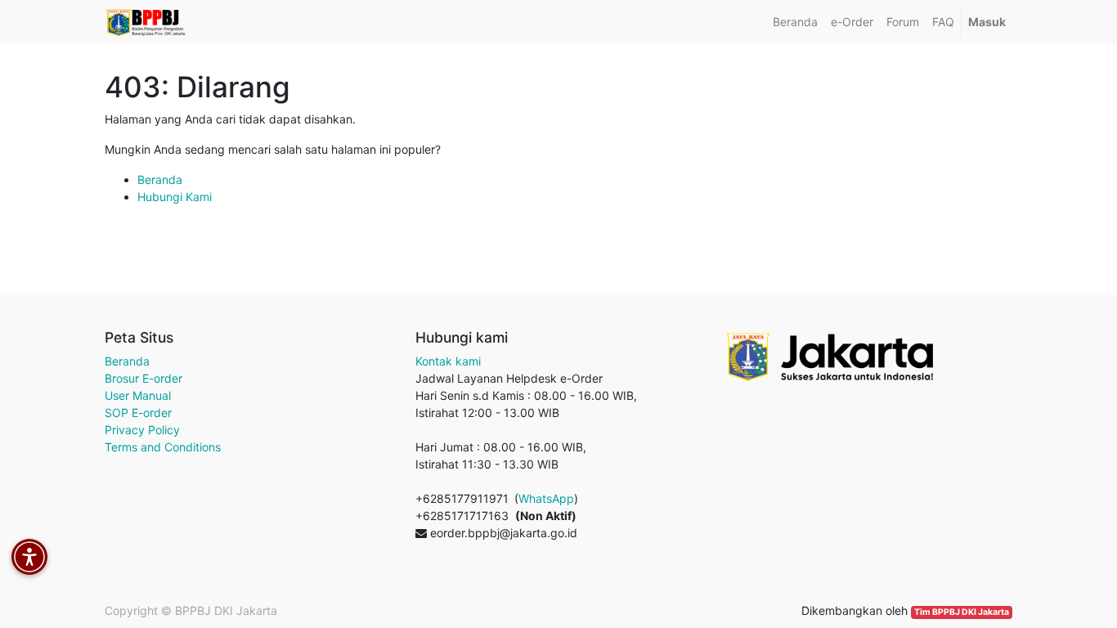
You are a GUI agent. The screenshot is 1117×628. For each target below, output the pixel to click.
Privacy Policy (142, 430)
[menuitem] (795, 22)
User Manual (138, 395)
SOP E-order (138, 412)
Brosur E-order (143, 378)
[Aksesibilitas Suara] (29, 557)
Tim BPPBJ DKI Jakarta (961, 612)
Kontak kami (448, 361)
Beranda (159, 179)
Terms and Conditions (163, 447)
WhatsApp (546, 498)
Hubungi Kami (174, 197)
